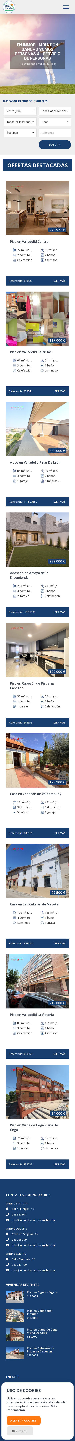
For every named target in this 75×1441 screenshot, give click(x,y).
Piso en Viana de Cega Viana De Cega (42, 1331)
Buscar (54, 144)
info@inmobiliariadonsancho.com (34, 1220)
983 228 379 (19, 1239)
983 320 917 (19, 1214)
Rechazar (19, 1431)
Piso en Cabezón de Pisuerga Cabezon (40, 1349)
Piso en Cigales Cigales (42, 1292)
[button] (20, 111)
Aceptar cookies (23, 1420)
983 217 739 (19, 1264)
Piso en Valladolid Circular (39, 1312)
